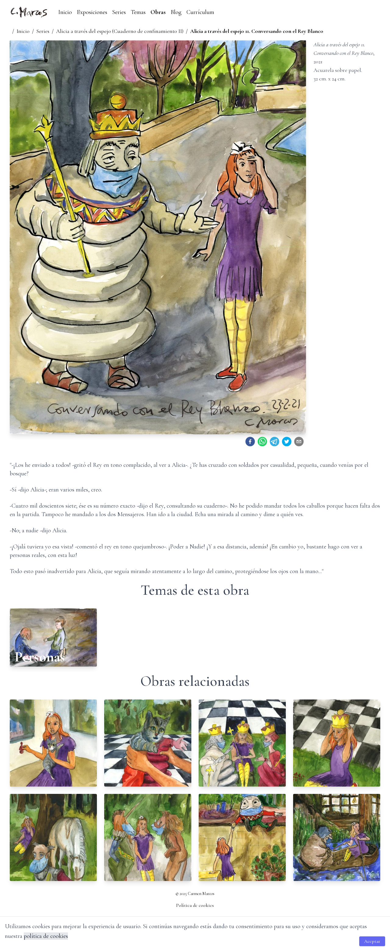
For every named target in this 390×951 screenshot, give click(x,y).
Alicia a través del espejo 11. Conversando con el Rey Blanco (256, 31)
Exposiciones (92, 12)
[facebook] (250, 441)
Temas (138, 12)
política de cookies (46, 936)
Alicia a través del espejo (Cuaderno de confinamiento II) (119, 31)
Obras (158, 12)
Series (119, 12)
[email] (299, 441)
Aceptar (372, 941)
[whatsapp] (262, 441)
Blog (176, 12)
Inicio (65, 12)
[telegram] (274, 441)
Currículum (200, 12)
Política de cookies (195, 905)
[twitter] (287, 441)
